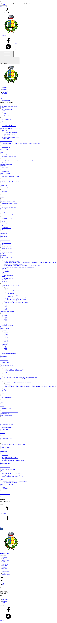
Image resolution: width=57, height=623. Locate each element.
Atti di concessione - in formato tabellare (7, 325)
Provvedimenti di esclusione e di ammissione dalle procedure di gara (14, 298)
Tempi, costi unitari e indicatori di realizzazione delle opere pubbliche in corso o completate (14, 444)
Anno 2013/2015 (6, 339)
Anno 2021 (5, 308)
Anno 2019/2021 (6, 337)
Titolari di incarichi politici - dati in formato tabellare (9, 136)
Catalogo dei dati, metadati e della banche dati (8, 486)
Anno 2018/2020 (6, 338)
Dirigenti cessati (2, 163)
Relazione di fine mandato (5, 138)
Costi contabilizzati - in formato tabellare (7, 404)
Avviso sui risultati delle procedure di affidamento (13, 295)
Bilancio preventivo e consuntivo (4, 328)
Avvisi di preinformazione (10, 293)
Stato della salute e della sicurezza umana (7, 459)
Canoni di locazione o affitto (4, 360)
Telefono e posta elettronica (4, 149)
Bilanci (1, 326)
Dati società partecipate (5, 227)
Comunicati (3, 579)
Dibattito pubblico (6, 270)
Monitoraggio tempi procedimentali (5, 240)
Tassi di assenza (4, 180)
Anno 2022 (5, 309)
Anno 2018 (5, 306)
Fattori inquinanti (4, 456)
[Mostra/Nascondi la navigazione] (7, 54)
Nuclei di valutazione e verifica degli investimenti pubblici (8, 434)
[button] (4, 87)
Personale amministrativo (5, 560)
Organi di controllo (4, 375)
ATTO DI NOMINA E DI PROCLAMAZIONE (10, 132)
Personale (1, 152)
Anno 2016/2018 (6, 342)
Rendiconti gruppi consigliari (6, 147)
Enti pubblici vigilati (3, 221)
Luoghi (3, 583)
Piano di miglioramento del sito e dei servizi (7, 603)
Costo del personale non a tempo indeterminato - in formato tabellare (11, 176)
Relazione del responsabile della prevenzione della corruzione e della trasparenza (12, 475)
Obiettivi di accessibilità (5, 488)
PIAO (1, 470)
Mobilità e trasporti (4, 569)
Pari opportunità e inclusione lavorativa (9, 274)
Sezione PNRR (2, 495)
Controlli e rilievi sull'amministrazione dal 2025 (6, 365)
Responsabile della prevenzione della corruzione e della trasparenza (11, 474)
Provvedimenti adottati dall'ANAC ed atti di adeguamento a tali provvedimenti (12, 476)
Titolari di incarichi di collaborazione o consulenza (7, 151)
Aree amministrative (4, 557)
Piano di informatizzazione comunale (7, 109)
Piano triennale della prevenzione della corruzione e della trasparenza (11, 473)
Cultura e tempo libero (5, 565)
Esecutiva (3, 276)
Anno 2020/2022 (6, 336)
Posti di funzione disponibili (5, 161)
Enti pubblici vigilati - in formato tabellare (7, 223)
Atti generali (2, 107)
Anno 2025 (5, 317)
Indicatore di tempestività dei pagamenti (7, 427)
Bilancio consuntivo (4, 344)
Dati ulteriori (2, 489)
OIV (1, 193)
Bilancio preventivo (4, 330)
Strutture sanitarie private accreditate (5, 463)
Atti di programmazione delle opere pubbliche (6, 438)
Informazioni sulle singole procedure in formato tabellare (9, 301)
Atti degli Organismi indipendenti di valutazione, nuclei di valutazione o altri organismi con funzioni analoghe (18, 382)
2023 (2, 420)
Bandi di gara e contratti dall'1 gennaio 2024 (6, 257)
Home (3, 99)
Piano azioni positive (4, 492)
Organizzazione (2, 121)
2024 (2, 421)
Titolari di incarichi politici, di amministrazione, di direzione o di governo (9, 128)
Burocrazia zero (2, 120)
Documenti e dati (4, 561)
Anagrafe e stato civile (5, 564)
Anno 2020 (5, 307)
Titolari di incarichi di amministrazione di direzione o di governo (10, 137)
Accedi (1, 98)
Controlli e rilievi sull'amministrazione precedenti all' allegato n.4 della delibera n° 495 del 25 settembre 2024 (14, 378)
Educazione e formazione (5, 571)
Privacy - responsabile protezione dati (5, 494)
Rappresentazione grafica (3, 233)
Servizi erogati (2, 393)
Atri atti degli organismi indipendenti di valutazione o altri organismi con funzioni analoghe (16, 371)
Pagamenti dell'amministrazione (4, 413)
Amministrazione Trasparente (6, 100)
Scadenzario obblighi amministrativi (6, 119)
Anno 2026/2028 (6, 332)
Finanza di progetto (4, 281)
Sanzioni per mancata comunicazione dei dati (6, 141)
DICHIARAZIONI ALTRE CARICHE (9, 133)
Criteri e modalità (4, 315)
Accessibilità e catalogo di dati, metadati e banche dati (7, 484)
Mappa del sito (2, 620)
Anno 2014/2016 (6, 340)
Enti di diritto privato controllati (4, 229)
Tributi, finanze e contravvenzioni (6, 572)
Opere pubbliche (2, 433)
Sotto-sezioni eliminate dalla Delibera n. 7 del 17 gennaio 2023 (10, 285)
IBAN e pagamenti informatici (4, 429)
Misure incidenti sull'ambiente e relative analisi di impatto (9, 457)
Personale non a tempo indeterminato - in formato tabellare (9, 175)
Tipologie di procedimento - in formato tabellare (8, 238)
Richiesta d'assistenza (5, 599)
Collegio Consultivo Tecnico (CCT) (8, 277)
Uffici (3, 558)
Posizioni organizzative (3, 165)
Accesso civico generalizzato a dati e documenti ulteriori (9, 482)
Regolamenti (5, 113)
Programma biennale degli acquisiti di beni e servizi (14, 290)
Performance (2, 199)
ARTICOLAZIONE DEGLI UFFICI (5, 123)
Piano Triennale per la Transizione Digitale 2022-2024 (7, 469)
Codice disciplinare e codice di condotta (7, 115)
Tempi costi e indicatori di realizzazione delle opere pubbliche (8, 442)
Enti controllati (2, 219)
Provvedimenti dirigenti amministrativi (7, 252)
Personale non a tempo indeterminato (5, 173)
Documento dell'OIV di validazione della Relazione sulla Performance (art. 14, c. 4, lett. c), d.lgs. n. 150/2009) (19, 385)
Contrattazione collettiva (3, 185)
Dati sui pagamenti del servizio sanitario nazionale (6, 424)
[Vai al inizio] (0, 527)
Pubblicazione (4, 268)
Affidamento (3, 272)
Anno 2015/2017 (6, 343)
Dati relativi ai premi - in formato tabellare (7, 218)
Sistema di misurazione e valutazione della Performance (7, 201)
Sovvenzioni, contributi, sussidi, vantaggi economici (7, 311)
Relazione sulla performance (4, 208)
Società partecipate (2, 225)
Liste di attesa (2, 406)
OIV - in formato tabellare (5, 195)
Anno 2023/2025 (6, 334)
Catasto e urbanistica (4, 568)
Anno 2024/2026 (6, 333)
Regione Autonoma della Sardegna (5, 6)
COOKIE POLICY (3, 4)
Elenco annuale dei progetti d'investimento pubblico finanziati (12, 261)
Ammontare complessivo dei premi (5, 212)
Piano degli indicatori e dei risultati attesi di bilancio (9, 353)
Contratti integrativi (4, 191)
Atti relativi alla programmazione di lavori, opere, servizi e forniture (14, 288)
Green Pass (3, 110)
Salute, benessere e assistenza (6, 574)
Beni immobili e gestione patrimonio (5, 354)
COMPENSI (5, 135)
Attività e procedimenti (3, 234)
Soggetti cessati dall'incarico (5, 139)
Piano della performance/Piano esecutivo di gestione (9, 207)
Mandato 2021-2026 (4, 130)
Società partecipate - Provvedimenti (6, 228)
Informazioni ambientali (3, 451)
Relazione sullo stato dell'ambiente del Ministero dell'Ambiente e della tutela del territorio (13, 460)
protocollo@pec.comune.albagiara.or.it (7, 595)
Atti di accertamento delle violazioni (6, 477)
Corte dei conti (4, 390)
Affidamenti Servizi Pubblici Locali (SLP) (9, 275)
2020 (2, 418)
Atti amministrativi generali (5, 111)
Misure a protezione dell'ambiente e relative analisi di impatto (10, 458)
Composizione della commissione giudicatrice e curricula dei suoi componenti (15, 299)
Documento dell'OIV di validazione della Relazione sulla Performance (13, 370)
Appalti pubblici (4, 567)
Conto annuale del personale (5, 171)
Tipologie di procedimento (3, 236)
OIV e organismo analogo (5, 367)
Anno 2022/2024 (6, 335)
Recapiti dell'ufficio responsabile (6, 243)
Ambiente (3, 573)
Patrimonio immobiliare (3, 356)
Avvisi (3, 580)
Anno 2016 (5, 304)
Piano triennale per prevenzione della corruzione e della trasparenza (9, 106)
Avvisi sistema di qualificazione (11, 296)
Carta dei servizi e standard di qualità (7, 397)
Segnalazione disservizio (5, 598)
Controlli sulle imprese (3, 253)
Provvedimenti (2, 244)
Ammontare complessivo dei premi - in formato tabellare (9, 214)
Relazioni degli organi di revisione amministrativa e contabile (12, 389)
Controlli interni (7, 384)
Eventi (3, 584)
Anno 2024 (5, 318)
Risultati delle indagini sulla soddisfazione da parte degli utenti (10, 412)
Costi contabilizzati (2, 402)
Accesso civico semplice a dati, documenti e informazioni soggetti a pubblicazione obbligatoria (14, 481)
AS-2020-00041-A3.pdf (3, 513)
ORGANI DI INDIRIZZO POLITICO (7, 125)
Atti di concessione (2, 322)
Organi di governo (4, 556)
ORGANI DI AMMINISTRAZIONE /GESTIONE (9, 126)
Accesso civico (2, 479)
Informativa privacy (4, 601)
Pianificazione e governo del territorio (5, 447)
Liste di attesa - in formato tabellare (6, 408)
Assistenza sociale (4, 92)
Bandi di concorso (2, 197)
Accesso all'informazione (5, 91)
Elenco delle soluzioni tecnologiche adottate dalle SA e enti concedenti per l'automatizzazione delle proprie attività (19, 267)
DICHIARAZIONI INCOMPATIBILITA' (9, 134)
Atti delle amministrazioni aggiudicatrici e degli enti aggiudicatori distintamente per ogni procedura (15, 302)
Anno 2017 (5, 305)
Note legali (3, 602)
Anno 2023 (5, 319)
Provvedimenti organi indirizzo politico (5, 246)
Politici (3, 559)
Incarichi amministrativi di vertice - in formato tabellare (9, 156)
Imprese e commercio (5, 566)
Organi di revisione (4, 372)
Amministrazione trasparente (6, 600)
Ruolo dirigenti (4, 162)
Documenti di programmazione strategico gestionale (9, 114)
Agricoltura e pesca (4, 575)
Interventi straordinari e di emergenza (5, 467)
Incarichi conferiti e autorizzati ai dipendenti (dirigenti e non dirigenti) (9, 181)
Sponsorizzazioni (4, 279)
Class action (2, 398)
